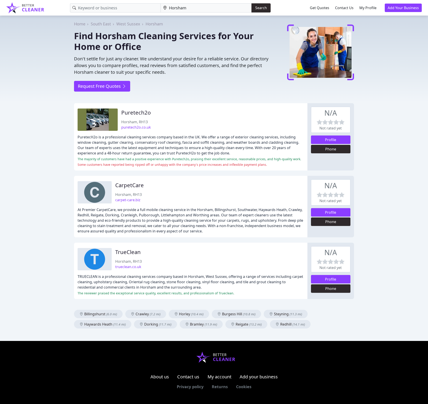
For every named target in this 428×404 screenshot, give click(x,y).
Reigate (248, 324)
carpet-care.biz (127, 199)
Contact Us (344, 7)
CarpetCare (129, 185)
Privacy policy (190, 386)
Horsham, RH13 (134, 121)
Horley (191, 314)
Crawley (147, 314)
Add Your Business (403, 7)
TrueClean (128, 252)
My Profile (368, 7)
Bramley (203, 324)
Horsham (154, 24)
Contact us (188, 377)
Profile (330, 139)
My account (219, 377)
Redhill (292, 324)
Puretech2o (136, 112)
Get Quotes (319, 7)
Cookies (243, 386)
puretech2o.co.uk (136, 127)
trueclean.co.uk (128, 266)
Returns (220, 386)
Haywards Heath (104, 324)
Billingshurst (100, 314)
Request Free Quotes (100, 86)
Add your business (259, 377)
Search (261, 7)
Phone (330, 149)
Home (79, 24)
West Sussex (128, 24)
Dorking (157, 324)
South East (101, 24)
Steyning (287, 314)
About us (159, 377)
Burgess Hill (238, 314)
